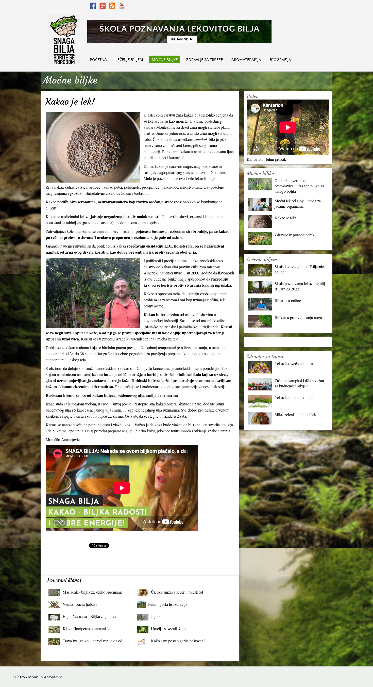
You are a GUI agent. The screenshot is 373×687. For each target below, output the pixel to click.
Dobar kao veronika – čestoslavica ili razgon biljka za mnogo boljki (299, 186)
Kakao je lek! (285, 217)
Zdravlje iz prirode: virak (294, 234)
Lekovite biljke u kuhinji (294, 397)
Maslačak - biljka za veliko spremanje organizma (93, 593)
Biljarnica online (288, 300)
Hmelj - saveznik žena (168, 628)
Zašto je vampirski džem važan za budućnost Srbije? (299, 383)
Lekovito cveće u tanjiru (294, 363)
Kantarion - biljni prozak (266, 159)
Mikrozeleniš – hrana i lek (295, 414)
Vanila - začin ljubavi (80, 604)
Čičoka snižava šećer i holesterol (177, 592)
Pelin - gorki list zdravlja (167, 604)
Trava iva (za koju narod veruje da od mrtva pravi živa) (92, 642)
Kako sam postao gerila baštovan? (178, 640)
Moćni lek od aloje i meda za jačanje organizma (298, 203)
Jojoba (156, 616)
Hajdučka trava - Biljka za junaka (89, 616)
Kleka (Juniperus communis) (86, 628)
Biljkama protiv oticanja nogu (298, 317)
